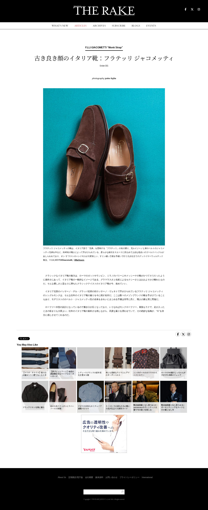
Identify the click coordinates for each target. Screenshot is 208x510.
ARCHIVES (99, 25)
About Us (62, 477)
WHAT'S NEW (60, 25)
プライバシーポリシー (129, 477)
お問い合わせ (111, 477)
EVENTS (151, 25)
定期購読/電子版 (75, 477)
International (147, 477)
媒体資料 (99, 477)
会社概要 (89, 477)
